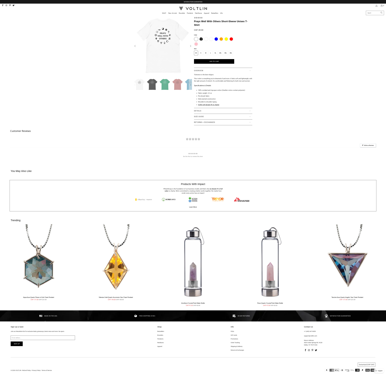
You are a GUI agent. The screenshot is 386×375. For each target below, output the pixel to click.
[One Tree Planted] (169, 199)
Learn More (193, 207)
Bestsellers (160, 331)
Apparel (159, 346)
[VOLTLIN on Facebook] (3, 5)
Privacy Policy (36, 370)
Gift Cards (234, 335)
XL (215, 53)
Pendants (160, 339)
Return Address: (309, 340)
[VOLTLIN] (193, 9)
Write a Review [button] (369, 145)
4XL (231, 53)
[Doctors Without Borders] (242, 199)
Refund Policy (26, 370)
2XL (220, 53)
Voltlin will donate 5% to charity (208, 105)
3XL (225, 53)
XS (196, 53)
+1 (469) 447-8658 (310, 331)
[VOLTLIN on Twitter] (13, 5)
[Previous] (135, 46)
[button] (221, 13)
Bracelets (160, 335)
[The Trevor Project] (217, 199)
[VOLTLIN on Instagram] (6, 5)
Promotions (234, 339)
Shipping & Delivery (236, 346)
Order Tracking (235, 342)
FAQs (232, 331)
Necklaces (160, 342)
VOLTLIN (18, 370)
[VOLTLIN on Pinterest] (10, 5)
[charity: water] (144, 199)
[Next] (190, 46)
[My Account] (376, 6)
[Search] (381, 13)
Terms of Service (47, 370)
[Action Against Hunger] (193, 199)
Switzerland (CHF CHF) (366, 365)
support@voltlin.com (310, 336)
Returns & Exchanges (237, 350)
